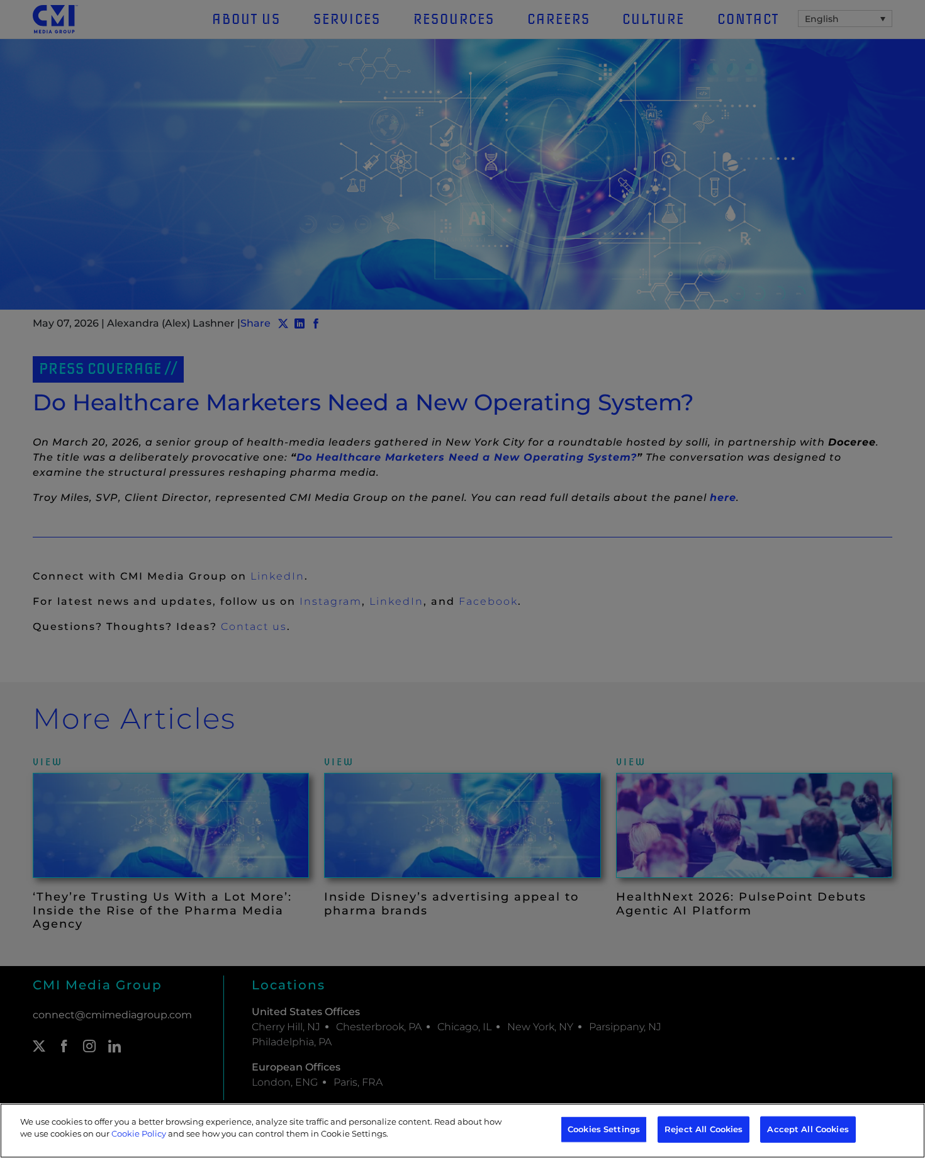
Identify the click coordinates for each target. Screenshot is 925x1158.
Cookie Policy (138, 1133)
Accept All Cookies (807, 1129)
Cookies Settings (604, 1129)
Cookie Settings (353, 1133)
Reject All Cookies (703, 1129)
